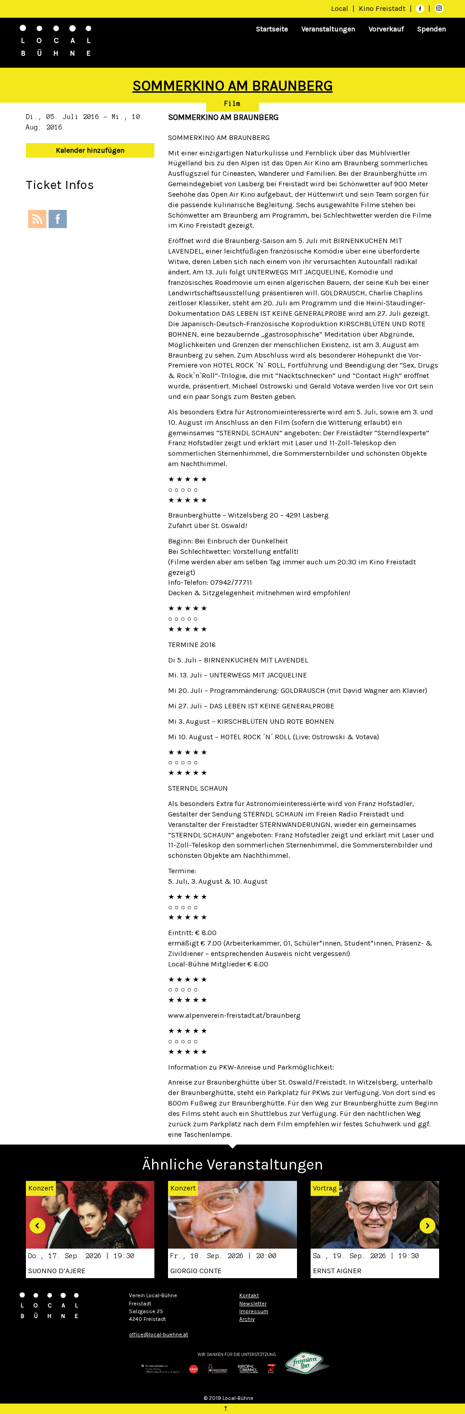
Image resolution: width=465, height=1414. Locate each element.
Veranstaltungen (328, 29)
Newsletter (253, 1303)
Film (232, 103)
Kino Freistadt (383, 8)
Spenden (431, 29)
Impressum (253, 1311)
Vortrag (325, 1188)
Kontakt (249, 1295)
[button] (34, 1222)
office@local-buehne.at (158, 1334)
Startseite (272, 29)
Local (339, 8)
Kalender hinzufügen (90, 150)
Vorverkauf (386, 29)
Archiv (247, 1319)
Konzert (183, 1188)
